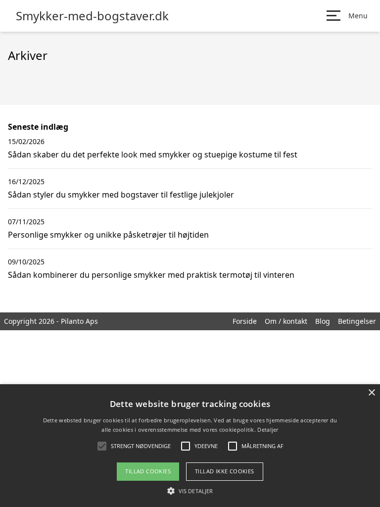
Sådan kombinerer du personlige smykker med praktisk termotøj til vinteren (151, 274)
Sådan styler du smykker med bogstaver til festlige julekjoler (121, 194)
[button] (190, 491)
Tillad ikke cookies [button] (224, 471)
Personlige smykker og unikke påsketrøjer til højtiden (108, 234)
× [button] (371, 393)
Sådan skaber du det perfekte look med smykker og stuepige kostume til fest (152, 154)
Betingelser (357, 321)
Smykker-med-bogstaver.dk (92, 16)
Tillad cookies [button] (148, 471)
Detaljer (267, 429)
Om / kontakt (286, 321)
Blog (322, 321)
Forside (245, 321)
